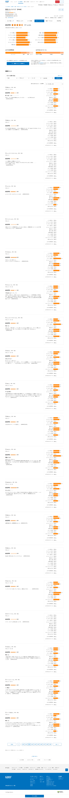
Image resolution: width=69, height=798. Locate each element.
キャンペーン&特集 (47, 759)
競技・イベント (44, 767)
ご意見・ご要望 (42, 781)
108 (47, 744)
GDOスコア (57, 767)
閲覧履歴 (45, 4)
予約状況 (41, 4)
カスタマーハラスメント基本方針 (51, 785)
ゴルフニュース (32, 767)
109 (50, 744)
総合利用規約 (41, 62)
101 (26, 744)
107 (44, 744)
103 (32, 744)
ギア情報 (38, 767)
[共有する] (62, 10)
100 (23, 744)
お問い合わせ (42, 779)
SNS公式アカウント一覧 (10, 785)
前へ (12, 744)
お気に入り (56, 4)
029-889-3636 (10, 17)
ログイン (57, 1)
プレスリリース (60, 779)
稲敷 (15, 6)
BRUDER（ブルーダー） (39, 769)
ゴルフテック (24, 769)
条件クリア (60, 75)
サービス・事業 (32, 780)
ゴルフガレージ (31, 769)
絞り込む (58, 78)
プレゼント (19, 769)
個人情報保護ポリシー (49, 779)
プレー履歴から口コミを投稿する (18, 63)
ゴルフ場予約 (7, 6)
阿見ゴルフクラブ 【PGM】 (22, 6)
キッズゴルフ (55, 769)
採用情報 (31, 785)
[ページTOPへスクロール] (66, 770)
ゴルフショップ (14, 767)
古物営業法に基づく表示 (50, 783)
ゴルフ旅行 (14, 769)
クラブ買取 (20, 767)
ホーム (12, 1)
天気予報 (59, 20)
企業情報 (31, 784)
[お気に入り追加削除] (60, 10)
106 (41, 744)
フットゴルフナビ (48, 769)
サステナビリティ (32, 783)
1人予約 (38, 759)
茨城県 (12, 6)
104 (35, 744)
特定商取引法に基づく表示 (50, 781)
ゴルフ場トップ (10, 20)
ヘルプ (62, 1)
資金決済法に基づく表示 (50, 784)
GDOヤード (17, 60)
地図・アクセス (49, 20)
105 (38, 744)
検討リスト (51, 4)
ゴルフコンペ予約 (30, 759)
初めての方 (62, 4)
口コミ (39, 20)
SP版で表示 (34, 756)
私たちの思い (32, 779)
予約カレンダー (20, 20)
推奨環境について (49, 780)
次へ (56, 744)
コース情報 (29, 20)
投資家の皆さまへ (32, 781)
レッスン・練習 (51, 767)
